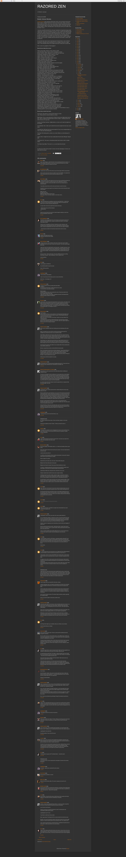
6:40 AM (41, 714)
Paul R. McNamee (43, 241)
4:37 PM (41, 577)
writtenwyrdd (42, 580)
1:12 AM (41, 707)
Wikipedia (78, 24)
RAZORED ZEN (51, 6)
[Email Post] (53, 153)
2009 (78, 61)
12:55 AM (42, 697)
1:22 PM (41, 441)
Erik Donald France (44, 669)
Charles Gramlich (43, 326)
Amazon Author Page (80, 29)
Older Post (69, 839)
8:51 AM (41, 269)
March (79, 103)
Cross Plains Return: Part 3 (82, 85)
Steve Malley (42, 179)
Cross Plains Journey (81, 89)
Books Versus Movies (81, 78)
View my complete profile (79, 127)
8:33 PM (41, 645)
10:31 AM (42, 297)
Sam (41, 437)
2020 (78, 44)
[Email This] (55, 153)
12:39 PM (42, 415)
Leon (41, 701)
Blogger (67, 848)
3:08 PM (41, 776)
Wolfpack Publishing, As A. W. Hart (82, 33)
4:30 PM (41, 566)
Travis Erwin (42, 773)
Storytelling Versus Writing (82, 95)
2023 (78, 40)
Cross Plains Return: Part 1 (82, 88)
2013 (78, 55)
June (79, 73)
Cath (41, 550)
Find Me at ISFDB (79, 18)
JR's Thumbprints (43, 218)
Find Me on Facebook (80, 23)
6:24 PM (41, 599)
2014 (78, 53)
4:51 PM (41, 825)
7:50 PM (41, 782)
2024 (78, 38)
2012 (78, 56)
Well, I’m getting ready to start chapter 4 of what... (82, 92)
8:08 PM (41, 627)
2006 (78, 109)
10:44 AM (42, 307)
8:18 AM (41, 722)
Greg (41, 199)
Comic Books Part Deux (81, 93)
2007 (78, 108)
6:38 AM (41, 230)
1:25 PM (41, 483)
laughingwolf (42, 273)
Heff (41, 262)
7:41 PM (41, 616)
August (79, 70)
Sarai (41, 828)
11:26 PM (42, 165)
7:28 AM (41, 237)
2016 (78, 50)
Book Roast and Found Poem (82, 83)
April (78, 101)
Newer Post (40, 839)
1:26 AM (41, 175)
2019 (78, 46)
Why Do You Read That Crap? (82, 96)
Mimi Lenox (42, 779)
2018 (78, 47)
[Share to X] (58, 153)
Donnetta (42, 717)
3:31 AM (41, 196)
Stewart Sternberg (40, 21)
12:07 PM (42, 408)
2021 (78, 43)
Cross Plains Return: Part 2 (82, 86)
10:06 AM (42, 734)
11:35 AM (42, 358)
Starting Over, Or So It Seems (82, 80)
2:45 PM (41, 533)
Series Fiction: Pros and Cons (82, 98)
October (79, 67)
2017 (78, 49)
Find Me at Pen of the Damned (81, 19)
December (80, 64)
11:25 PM (42, 665)
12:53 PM (42, 755)
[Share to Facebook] (59, 153)
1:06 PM (41, 835)
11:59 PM (42, 679)
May (78, 100)
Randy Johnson (43, 284)
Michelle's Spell (43, 786)
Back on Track (79, 77)
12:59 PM (42, 425)
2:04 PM (41, 496)
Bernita (41, 233)
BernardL (42, 300)
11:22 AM (42, 323)
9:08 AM (41, 791)
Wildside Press (79, 32)
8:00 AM (41, 258)
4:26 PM (41, 546)
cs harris (42, 738)
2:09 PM (41, 502)
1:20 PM (41, 433)
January (79, 106)
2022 (78, 41)
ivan (41, 620)
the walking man (43, 169)
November (80, 65)
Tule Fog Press (79, 31)
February (79, 104)
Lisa (41, 648)
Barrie (41, 160)
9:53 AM (41, 280)
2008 (78, 63)
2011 (78, 58)
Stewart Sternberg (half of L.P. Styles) (47, 369)
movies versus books (43, 154)
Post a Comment (42, 837)
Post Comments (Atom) (46, 841)
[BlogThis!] (56, 153)
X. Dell (41, 486)
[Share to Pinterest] (60, 153)
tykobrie (41, 428)
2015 (78, 52)
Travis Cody (42, 631)
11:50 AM (42, 384)
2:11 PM (41, 510)
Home (55, 839)
